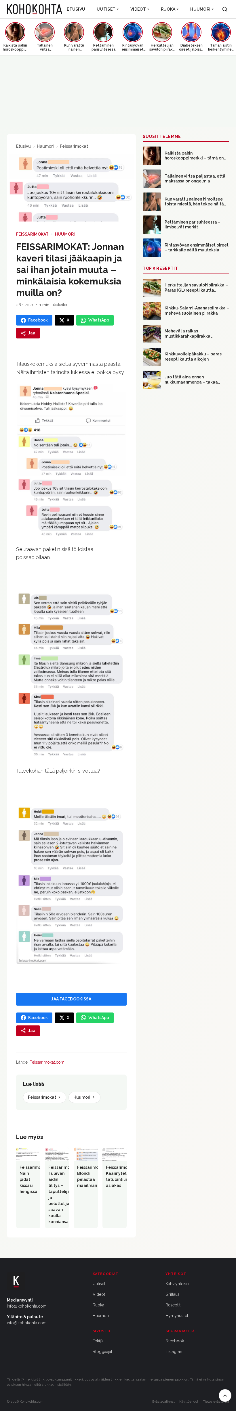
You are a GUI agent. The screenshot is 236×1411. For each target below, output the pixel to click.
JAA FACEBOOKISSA (71, 999)
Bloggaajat (102, 1351)
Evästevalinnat (163, 1402)
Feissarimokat (74, 146)
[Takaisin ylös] (225, 1395)
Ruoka (168, 9)
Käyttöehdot (188, 1402)
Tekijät (98, 1341)
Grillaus (172, 1294)
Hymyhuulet (176, 1315)
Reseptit (172, 1305)
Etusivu (76, 9)
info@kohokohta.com (27, 1306)
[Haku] (224, 9)
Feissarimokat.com (47, 1062)
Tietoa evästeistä (216, 1402)
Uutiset (106, 9)
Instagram (174, 1351)
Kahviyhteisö (177, 1283)
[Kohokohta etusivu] (34, 9)
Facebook (174, 1341)
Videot (138, 9)
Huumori (200, 9)
